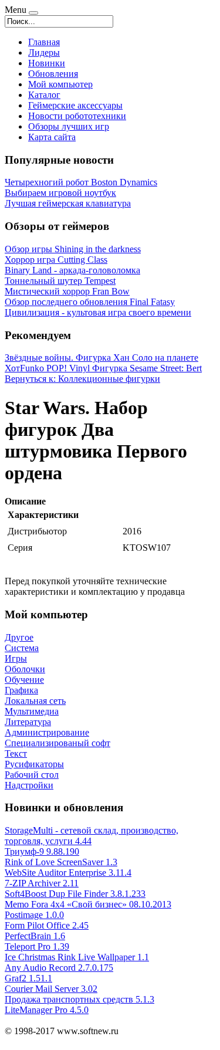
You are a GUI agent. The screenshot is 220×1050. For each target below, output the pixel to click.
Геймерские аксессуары (75, 105)
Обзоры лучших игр (68, 126)
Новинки (46, 63)
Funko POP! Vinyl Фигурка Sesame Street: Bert (111, 368)
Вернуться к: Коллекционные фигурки (82, 379)
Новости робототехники (77, 116)
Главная (44, 42)
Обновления (53, 74)
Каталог (44, 95)
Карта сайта (52, 137)
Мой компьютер (60, 84)
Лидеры (44, 52)
